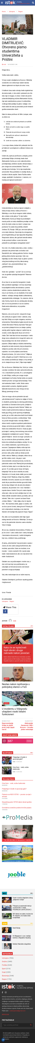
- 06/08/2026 (19, 761)
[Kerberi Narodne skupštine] (7, 946)
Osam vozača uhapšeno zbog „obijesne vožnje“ (23, 899)
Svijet (4, 972)
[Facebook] (5, 611)
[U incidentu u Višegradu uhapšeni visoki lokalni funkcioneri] (17, 698)
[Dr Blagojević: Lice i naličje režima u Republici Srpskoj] (7, 938)
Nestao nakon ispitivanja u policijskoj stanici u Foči (16, 685)
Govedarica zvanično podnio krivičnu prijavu (16, 808)
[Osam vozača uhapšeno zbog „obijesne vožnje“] (7, 900)
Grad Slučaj (16, 928)
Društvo (6, 678)
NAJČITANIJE (7, 753)
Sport (4, 969)
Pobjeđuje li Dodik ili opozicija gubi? (20, 758)
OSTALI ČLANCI (8, 626)
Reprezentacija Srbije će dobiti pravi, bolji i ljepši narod (8, 726)
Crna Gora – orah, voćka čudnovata (13, 783)
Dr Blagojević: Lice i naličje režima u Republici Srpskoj (22, 937)
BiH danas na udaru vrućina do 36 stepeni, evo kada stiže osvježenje (23, 916)
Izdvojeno (5, 601)
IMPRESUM (5, 1014)
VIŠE (31, 752)
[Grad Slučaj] (7, 930)
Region (12, 601)
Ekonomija (7, 641)
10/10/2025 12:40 (12, 64)
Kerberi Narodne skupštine (22, 944)
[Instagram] (6, 992)
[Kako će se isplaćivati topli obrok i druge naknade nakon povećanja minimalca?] (17, 637)
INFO (4, 893)
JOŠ (31, 626)
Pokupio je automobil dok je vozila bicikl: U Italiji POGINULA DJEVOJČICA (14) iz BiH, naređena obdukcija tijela (23, 909)
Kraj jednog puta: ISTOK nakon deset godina (17, 802)
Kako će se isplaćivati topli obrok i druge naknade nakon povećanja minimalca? (17, 651)
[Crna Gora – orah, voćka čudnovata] (7, 770)
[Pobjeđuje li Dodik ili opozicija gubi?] (7, 760)
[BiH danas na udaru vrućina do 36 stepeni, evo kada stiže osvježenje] (7, 916)
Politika (4, 965)
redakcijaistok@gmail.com (17, 1011)
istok (4, 64)
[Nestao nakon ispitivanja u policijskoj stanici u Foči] (17, 674)
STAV (5, 924)
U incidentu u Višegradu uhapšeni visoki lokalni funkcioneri (14, 711)
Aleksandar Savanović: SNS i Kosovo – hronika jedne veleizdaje (26, 726)
